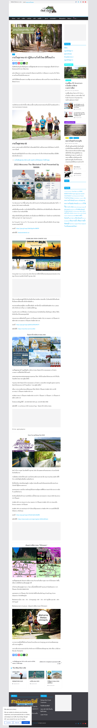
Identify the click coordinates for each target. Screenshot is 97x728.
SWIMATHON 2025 (17, 681)
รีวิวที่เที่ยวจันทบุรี (80, 209)
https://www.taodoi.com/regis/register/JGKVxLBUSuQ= (33, 519)
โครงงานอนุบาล (82, 223)
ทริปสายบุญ (79, 207)
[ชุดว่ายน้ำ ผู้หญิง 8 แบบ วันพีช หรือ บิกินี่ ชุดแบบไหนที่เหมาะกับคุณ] (68, 107)
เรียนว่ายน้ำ (73, 221)
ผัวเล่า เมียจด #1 (77, 166)
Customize (8, 722)
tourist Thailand (80, 195)
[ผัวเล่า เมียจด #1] (68, 168)
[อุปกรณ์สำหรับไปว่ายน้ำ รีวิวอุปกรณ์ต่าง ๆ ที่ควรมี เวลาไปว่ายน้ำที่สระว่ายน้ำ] (68, 115)
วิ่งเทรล (69, 215)
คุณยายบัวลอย (68, 54)
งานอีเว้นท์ (29, 18)
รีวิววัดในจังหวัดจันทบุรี (76, 211)
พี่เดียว (66, 48)
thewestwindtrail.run (23, 232)
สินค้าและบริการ (62, 18)
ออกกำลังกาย (72, 218)
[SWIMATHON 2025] (19, 672)
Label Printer (44, 714)
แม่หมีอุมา (21, 60)
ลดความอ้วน (82, 211)
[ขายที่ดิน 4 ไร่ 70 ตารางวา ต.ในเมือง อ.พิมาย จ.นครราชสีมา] (75, 72)
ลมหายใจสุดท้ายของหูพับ (73, 141)
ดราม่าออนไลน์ (53, 18)
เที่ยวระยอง (84, 218)
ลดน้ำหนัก (66, 213)
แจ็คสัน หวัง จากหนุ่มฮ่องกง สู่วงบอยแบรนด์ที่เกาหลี (50, 662)
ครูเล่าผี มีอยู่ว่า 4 (68, 60)
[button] (42, 18)
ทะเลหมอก (83, 207)
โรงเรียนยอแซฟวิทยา (70, 226)
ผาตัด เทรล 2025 (34, 681)
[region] (17, 716)
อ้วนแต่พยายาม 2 (68, 57)
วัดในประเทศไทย (80, 213)
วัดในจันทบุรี (75, 213)
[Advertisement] (36, 94)
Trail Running (68, 198)
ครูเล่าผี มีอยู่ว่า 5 (30, 2)
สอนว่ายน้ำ (73, 215)
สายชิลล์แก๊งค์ (76, 90)
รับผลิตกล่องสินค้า (45, 705)
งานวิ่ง (34, 18)
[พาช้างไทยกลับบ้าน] (68, 175)
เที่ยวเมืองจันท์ (66, 220)
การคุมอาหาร (82, 198)
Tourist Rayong (74, 195)
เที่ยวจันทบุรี (78, 218)
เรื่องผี (70, 223)
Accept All (26, 722)
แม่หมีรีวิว (39, 18)
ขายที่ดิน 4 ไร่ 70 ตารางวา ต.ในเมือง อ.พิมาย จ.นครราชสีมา (73, 85)
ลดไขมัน (71, 213)
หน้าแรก (13, 18)
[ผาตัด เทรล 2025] (36, 672)
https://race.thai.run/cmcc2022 (26, 329)
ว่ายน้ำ (18, 18)
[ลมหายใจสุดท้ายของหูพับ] (75, 130)
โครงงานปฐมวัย (75, 223)
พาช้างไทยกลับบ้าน (77, 173)
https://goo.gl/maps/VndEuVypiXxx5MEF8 (27, 228)
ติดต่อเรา (69, 18)
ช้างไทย (75, 207)
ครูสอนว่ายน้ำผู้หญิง (79, 200)
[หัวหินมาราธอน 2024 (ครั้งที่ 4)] (54, 672)
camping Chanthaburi (68, 191)
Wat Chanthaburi (76, 198)
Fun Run (74, 191)
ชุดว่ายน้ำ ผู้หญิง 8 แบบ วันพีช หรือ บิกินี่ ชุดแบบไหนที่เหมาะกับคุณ (79, 106)
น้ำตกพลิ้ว (71, 209)
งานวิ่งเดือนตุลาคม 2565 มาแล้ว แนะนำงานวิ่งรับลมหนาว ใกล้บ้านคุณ (32, 160)
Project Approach (76, 193)
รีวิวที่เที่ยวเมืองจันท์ (68, 211)
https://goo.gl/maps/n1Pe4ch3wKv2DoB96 (28, 515)
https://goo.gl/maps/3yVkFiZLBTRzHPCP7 (27, 324)
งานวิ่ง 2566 (70, 207)
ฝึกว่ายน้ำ (74, 209)
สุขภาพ (46, 18)
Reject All (17, 722)
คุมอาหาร (80, 203)
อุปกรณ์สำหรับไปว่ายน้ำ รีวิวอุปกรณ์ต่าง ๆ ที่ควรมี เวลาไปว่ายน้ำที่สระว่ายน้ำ (79, 114)
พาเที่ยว (23, 18)
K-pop (78, 191)
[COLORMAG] (25, 699)
